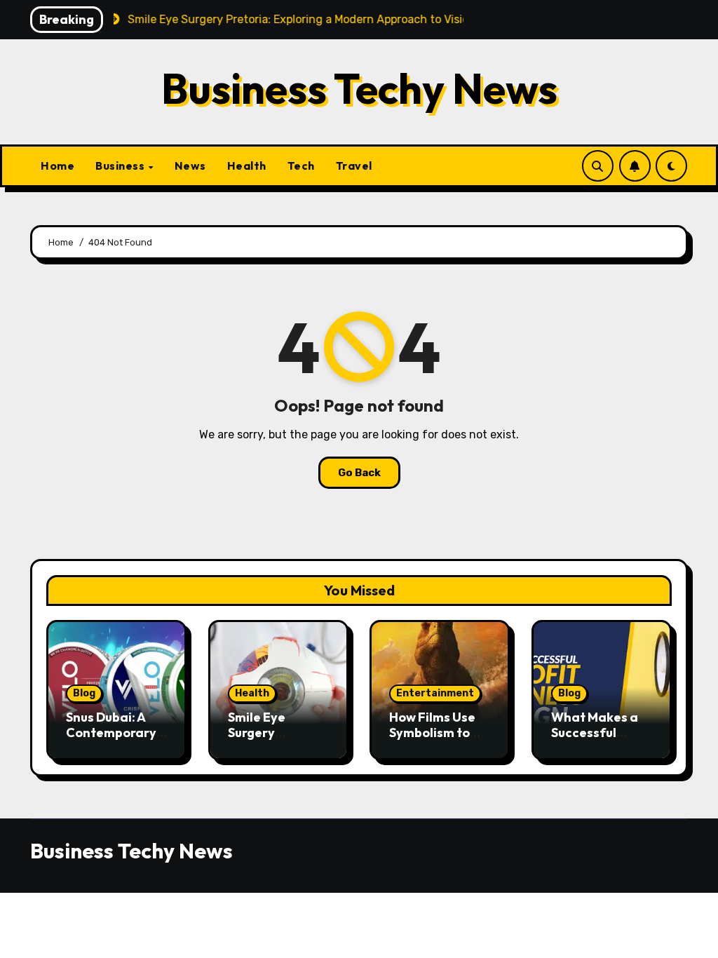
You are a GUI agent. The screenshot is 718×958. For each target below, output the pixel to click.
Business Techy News (359, 88)
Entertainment (435, 693)
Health (246, 165)
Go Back (359, 472)
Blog (84, 693)
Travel (354, 165)
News (190, 165)
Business (121, 165)
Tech (301, 165)
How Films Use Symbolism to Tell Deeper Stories (432, 740)
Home (57, 165)
